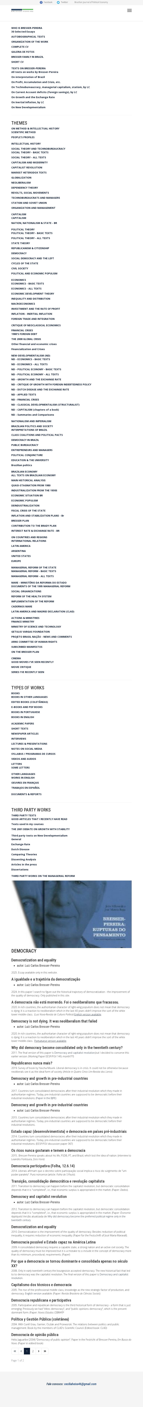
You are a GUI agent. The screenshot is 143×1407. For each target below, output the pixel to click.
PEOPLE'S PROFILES (23, 137)
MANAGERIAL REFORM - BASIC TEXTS (33, 571)
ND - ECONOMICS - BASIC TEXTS (30, 359)
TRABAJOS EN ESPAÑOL (25, 787)
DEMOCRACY (19, 253)
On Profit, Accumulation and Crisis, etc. (36, 82)
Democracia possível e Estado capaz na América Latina (53, 1242)
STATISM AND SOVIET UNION (29, 202)
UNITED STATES (21, 556)
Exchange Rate (20, 844)
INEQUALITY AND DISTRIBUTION (30, 298)
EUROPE (16, 561)
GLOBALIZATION (21, 177)
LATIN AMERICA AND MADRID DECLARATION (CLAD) (42, 611)
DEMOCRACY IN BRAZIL (25, 440)
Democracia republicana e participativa (41, 1300)
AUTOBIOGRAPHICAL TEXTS (28, 36)
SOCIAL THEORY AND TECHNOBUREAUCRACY (38, 148)
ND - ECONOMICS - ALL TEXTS (29, 364)
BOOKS (15, 693)
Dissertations (19, 869)
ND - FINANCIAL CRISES (25, 399)
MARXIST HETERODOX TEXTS (29, 172)
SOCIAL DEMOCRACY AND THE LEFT (32, 258)
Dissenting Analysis (23, 859)
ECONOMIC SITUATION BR (27, 495)
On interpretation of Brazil (28, 77)
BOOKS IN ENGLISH (22, 717)
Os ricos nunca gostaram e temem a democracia (48, 1150)
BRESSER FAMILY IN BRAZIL (27, 56)
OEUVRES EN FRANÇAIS (25, 782)
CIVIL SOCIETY (19, 268)
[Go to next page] (39, 1351)
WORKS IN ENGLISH (23, 777)
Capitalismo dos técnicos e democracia (41, 1285)
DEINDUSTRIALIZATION (25, 505)
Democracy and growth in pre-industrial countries (49, 1078)
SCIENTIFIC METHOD (23, 132)
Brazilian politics (21, 465)
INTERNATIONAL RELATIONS (28, 540)
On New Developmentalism (28, 107)
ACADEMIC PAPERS (22, 723)
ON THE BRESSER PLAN (25, 651)
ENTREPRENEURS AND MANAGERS (31, 450)
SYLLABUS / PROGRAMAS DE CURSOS (33, 753)
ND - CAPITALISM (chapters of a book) (35, 409)
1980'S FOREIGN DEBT (24, 334)
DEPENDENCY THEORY (24, 187)
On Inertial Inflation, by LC (27, 102)
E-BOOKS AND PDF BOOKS (27, 707)
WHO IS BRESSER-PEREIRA (26, 28)
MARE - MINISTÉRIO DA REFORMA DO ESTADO (39, 582)
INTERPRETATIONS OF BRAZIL (29, 429)
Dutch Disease (20, 849)
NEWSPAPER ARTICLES (25, 733)
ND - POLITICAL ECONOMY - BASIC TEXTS (36, 369)
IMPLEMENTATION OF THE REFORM (32, 601)
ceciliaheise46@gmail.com (80, 1384)
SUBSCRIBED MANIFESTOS (26, 646)
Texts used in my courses (27, 824)
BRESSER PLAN (20, 520)
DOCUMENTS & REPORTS (26, 794)
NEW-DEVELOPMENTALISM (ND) (30, 355)
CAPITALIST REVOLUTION (26, 167)
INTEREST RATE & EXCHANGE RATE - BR (35, 530)
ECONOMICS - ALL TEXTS (26, 288)
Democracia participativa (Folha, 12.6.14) (43, 1166)
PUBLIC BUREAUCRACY (24, 445)
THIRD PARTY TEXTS (23, 815)
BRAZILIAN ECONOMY (24, 471)
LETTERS (16, 764)
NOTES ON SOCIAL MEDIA (26, 748)
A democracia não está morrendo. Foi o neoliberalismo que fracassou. (65, 1002)
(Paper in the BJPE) (46, 1098)
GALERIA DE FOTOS (22, 51)
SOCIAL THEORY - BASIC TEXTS (29, 152)
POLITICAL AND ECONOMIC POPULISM (34, 273)
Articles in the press (24, 864)
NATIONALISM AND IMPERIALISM (31, 421)
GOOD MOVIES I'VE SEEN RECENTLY (32, 662)
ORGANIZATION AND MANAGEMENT (33, 207)
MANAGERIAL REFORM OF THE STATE (33, 567)
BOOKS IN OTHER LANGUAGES (29, 697)
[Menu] (129, 10)
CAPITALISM (18, 214)
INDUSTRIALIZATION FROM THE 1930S (34, 490)
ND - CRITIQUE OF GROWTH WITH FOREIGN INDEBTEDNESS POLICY (51, 384)
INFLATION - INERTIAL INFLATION (31, 313)
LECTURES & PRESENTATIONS (29, 743)
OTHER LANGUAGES (23, 774)
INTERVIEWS (18, 738)
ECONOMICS (18, 280)
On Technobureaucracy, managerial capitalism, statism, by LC (50, 87)
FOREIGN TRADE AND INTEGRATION (33, 318)
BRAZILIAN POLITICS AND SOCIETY (32, 426)
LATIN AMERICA (21, 546)
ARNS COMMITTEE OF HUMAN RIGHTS (34, 641)
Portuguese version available (50, 1041)
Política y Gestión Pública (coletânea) (40, 1319)
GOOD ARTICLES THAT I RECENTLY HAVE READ (39, 819)
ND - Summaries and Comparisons (32, 414)
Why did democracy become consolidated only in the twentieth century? (67, 1047)
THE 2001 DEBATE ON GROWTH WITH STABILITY (40, 829)
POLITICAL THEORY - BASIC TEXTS (31, 233)
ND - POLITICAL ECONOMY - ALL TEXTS (35, 374)
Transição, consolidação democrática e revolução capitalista (57, 1181)
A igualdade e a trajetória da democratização (45, 979)
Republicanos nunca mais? (31, 1063)
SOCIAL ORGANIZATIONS (26, 591)
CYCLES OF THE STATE (24, 263)
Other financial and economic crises (34, 344)
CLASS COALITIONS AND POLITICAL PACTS (37, 435)
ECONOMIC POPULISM (24, 500)
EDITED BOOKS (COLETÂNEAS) (29, 702)
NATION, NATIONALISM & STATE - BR (34, 223)
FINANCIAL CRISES (22, 330)
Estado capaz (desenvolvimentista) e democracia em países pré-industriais (69, 1131)
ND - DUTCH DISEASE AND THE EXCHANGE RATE (40, 389)
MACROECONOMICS (23, 303)
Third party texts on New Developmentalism (39, 835)
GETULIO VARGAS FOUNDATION (30, 631)
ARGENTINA (18, 551)
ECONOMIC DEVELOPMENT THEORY (32, 293)
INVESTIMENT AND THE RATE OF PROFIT (35, 308)
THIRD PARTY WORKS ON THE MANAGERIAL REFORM (43, 876)
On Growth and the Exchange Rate (33, 97)
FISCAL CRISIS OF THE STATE (28, 510)
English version (33, 1293)
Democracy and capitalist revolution (74, 1052)
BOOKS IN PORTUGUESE (25, 712)
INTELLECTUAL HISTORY (26, 143)
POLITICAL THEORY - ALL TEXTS (30, 238)
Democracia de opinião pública (34, 1335)
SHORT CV (17, 62)
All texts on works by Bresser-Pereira (34, 72)
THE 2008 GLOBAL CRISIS (26, 339)
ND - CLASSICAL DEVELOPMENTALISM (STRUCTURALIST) (45, 404)
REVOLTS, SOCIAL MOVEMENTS (30, 192)
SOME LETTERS (20, 767)
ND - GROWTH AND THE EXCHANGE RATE (36, 379)
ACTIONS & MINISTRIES (25, 618)
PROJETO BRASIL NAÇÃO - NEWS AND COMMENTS (41, 636)
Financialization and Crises (28, 349)
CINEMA (16, 658)
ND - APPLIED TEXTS (23, 394)
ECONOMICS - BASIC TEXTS (27, 283)
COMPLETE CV (19, 46)
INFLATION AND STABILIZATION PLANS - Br (37, 515)
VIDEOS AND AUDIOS (23, 758)
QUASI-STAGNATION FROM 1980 (30, 485)
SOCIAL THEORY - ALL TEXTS (28, 157)
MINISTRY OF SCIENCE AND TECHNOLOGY (36, 626)
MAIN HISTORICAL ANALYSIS (28, 480)
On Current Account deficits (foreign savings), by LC (44, 92)
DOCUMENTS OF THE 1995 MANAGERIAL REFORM (40, 586)
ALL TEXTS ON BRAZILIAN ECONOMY (33, 475)
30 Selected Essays (23, 31)
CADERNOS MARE (21, 606)
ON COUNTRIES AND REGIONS (29, 537)
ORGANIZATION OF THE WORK (29, 41)
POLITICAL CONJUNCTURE (27, 455)
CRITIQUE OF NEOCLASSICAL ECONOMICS (36, 325)
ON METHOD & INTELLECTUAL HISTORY (35, 128)
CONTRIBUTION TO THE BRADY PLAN (33, 525)
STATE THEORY (20, 243)
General (16, 839)
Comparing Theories (24, 854)
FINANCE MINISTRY (22, 621)
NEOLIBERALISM (21, 182)
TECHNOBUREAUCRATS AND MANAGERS (35, 197)
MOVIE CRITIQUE (21, 667)
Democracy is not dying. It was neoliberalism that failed (54, 1021)
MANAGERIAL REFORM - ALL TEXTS (32, 576)
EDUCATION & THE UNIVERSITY (30, 460)
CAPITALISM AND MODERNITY (29, 162)
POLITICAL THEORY (23, 229)
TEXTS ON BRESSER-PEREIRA (28, 68)
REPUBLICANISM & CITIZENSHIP (30, 248)
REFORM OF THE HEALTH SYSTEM (31, 596)
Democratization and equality (34, 960)
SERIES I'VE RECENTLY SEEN (27, 672)
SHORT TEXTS (19, 728)
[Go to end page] (45, 1351)
